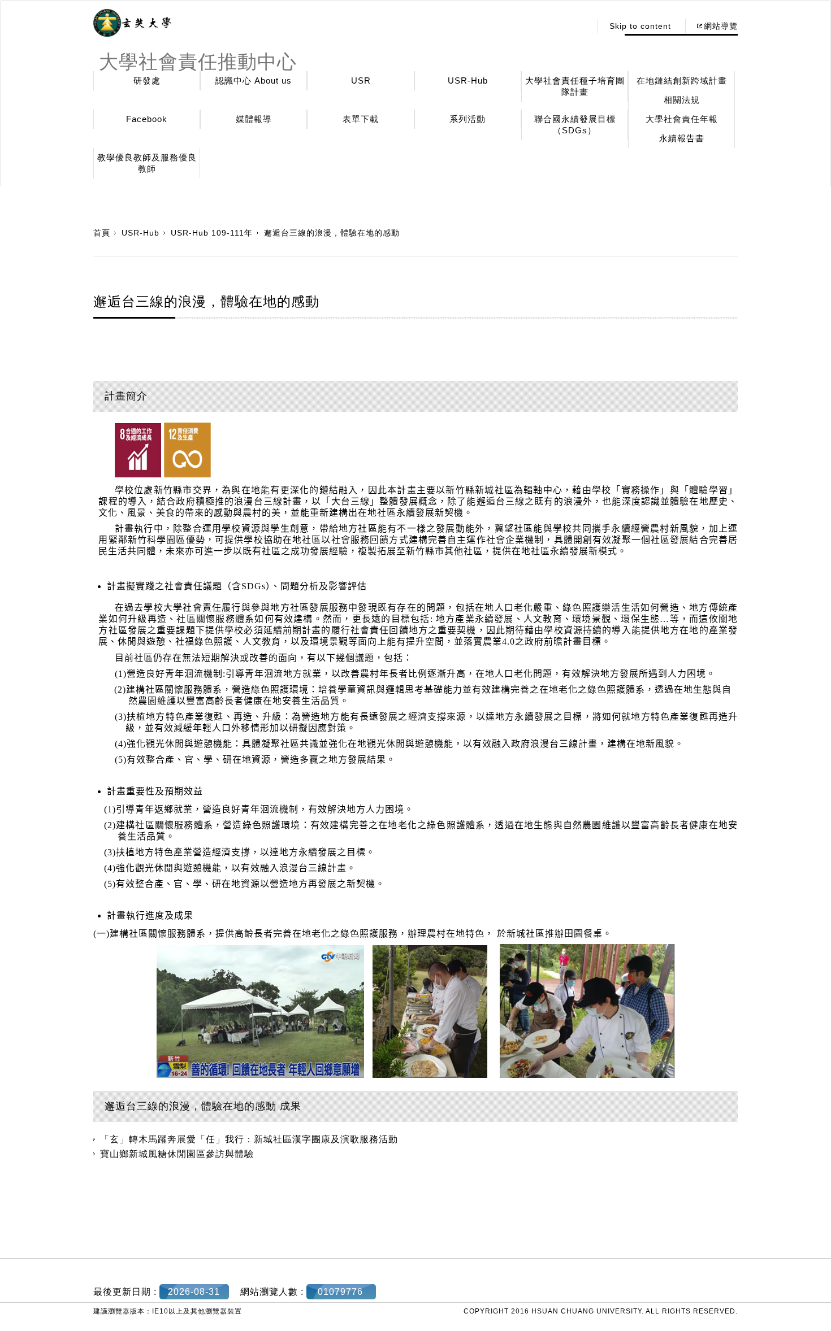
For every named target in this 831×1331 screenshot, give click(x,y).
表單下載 (361, 119)
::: (579, 26)
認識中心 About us (253, 80)
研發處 (147, 80)
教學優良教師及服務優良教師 (147, 163)
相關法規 (682, 100)
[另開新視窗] (132, 23)
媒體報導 (254, 119)
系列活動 (467, 119)
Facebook (146, 119)
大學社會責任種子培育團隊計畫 (575, 86)
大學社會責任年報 (682, 119)
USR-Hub (468, 80)
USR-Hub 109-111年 (212, 232)
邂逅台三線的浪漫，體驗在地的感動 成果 (203, 1106)
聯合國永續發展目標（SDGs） (575, 124)
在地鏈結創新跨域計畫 (682, 80)
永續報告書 (681, 138)
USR (361, 80)
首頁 (101, 232)
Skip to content (640, 26)
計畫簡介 (126, 396)
